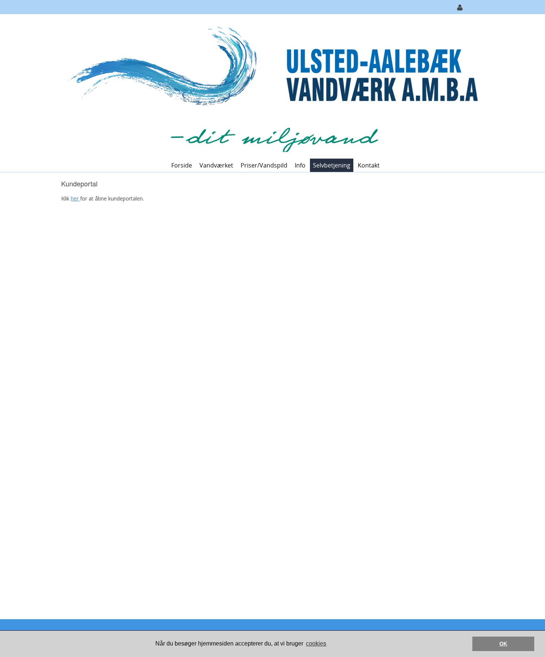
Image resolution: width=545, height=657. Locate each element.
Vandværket (216, 165)
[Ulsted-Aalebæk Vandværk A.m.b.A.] (269, 85)
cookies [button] (316, 643)
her (75, 198)
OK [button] (503, 644)
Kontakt (369, 165)
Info (300, 165)
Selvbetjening (331, 165)
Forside (181, 165)
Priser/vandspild (264, 165)
